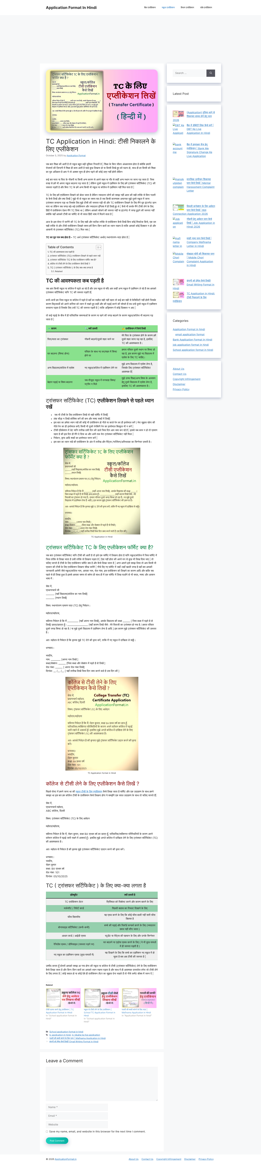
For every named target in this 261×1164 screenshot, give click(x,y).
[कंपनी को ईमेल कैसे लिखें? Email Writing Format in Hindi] (178, 282)
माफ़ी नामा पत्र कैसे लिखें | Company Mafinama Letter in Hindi (199, 242)
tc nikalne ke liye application (86, 1035)
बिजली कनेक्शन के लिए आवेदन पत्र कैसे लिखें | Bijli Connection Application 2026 (194, 210)
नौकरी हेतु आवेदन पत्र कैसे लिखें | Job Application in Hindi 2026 (201, 223)
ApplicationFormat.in (66, 1159)
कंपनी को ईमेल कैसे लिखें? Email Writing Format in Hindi (73, 1041)
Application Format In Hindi (71, 7)
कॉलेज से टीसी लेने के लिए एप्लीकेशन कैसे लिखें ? (70, 263)
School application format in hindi (66, 1031)
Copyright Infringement (186, 379)
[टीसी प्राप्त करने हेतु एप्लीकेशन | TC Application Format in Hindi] (63, 998)
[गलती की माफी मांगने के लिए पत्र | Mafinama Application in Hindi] (139, 998)
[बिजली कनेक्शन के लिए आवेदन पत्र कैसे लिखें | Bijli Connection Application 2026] (178, 208)
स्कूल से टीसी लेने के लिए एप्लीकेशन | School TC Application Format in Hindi (99, 1012)
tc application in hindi (60, 1035)
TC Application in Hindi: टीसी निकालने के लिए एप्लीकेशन (194, 297)
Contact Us (179, 373)
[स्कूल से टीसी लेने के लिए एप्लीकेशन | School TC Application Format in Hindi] (101, 998)
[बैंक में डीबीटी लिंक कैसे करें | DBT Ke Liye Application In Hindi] (178, 133)
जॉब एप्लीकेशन (206, 7)
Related (59, 271)
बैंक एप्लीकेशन (150, 7)
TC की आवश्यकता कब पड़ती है (62, 251)
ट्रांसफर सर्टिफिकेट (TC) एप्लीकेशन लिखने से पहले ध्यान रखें (75, 255)
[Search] (210, 73)
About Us (178, 368)
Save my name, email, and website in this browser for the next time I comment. (97, 1131)
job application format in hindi (191, 344)
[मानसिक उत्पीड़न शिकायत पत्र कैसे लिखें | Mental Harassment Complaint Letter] (178, 191)
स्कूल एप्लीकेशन (168, 7)
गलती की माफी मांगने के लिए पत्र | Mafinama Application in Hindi (77, 1038)
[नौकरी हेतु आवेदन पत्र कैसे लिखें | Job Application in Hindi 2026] (178, 227)
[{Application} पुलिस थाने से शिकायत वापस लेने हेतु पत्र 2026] (178, 114)
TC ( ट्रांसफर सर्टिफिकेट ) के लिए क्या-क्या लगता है (71, 267)
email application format (190, 334)
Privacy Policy (181, 389)
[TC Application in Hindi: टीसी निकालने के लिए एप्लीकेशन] (178, 295)
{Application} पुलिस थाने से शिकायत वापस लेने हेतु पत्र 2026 (194, 116)
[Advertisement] (130, 38)
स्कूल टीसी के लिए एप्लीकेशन (89, 791)
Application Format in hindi (189, 329)
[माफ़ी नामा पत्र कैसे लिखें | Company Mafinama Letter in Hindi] (178, 244)
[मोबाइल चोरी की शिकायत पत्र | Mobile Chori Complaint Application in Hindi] (178, 265)
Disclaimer (179, 384)
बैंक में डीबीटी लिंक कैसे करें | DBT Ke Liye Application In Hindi (200, 129)
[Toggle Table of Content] (97, 247)
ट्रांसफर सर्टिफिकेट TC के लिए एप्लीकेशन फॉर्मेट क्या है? (73, 259)
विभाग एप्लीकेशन (187, 7)
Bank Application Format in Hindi (192, 339)
